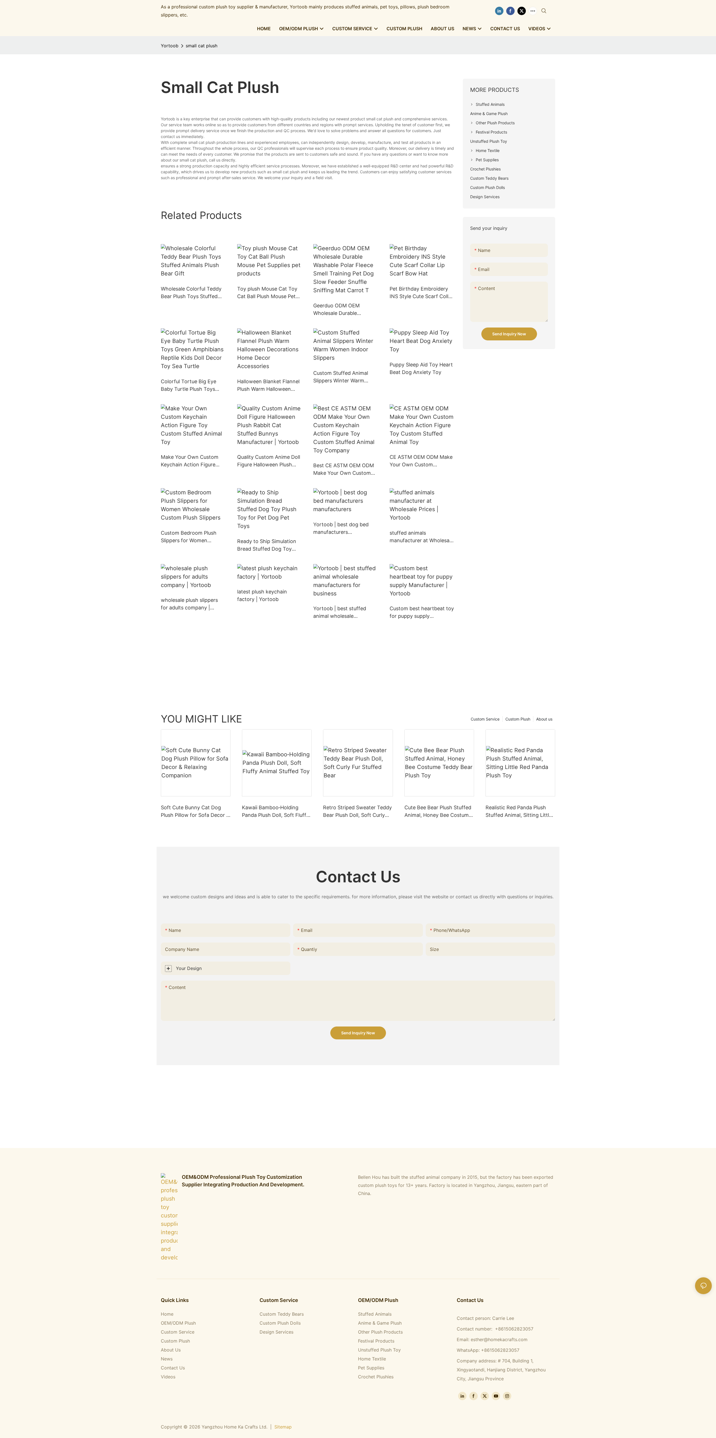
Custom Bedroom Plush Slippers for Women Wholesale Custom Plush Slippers (190, 537)
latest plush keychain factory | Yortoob (262, 595)
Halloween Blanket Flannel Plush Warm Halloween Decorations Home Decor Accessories (268, 385)
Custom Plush (517, 719)
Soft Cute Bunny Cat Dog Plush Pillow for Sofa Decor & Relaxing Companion (195, 812)
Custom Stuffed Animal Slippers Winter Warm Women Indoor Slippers (340, 377)
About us (544, 719)
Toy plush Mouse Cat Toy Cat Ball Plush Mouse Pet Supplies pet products (267, 293)
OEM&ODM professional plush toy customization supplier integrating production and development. (243, 1180)
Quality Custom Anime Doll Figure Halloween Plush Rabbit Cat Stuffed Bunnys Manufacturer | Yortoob (268, 461)
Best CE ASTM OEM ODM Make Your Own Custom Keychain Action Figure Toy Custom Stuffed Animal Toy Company (343, 469)
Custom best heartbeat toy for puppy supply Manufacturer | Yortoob (422, 612)
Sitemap (283, 1427)
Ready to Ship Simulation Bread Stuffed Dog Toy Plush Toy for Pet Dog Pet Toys (267, 545)
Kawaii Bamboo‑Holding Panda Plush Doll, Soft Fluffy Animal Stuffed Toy (275, 812)
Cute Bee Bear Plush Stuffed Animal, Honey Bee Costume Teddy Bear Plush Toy (438, 812)
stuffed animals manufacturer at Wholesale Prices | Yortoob (421, 537)
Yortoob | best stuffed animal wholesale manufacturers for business (339, 612)
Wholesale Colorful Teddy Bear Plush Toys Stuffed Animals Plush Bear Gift (191, 293)
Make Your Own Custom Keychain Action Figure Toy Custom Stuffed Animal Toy (189, 461)
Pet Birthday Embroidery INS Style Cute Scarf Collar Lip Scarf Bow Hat (421, 293)
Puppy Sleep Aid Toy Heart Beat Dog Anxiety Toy (421, 368)
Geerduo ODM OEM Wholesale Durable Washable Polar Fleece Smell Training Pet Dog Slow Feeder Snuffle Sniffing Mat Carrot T (340, 310)
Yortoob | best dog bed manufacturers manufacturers (341, 529)
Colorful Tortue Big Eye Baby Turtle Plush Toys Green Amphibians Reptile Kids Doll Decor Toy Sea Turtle (191, 385)
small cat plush (201, 45)
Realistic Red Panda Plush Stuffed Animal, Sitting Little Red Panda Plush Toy (519, 812)
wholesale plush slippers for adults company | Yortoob (189, 604)
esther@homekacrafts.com (499, 1339)
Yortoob (169, 45)
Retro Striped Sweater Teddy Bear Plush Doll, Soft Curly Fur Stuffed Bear (357, 812)
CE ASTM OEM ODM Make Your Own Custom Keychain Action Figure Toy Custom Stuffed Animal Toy (421, 461)
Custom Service (485, 719)
